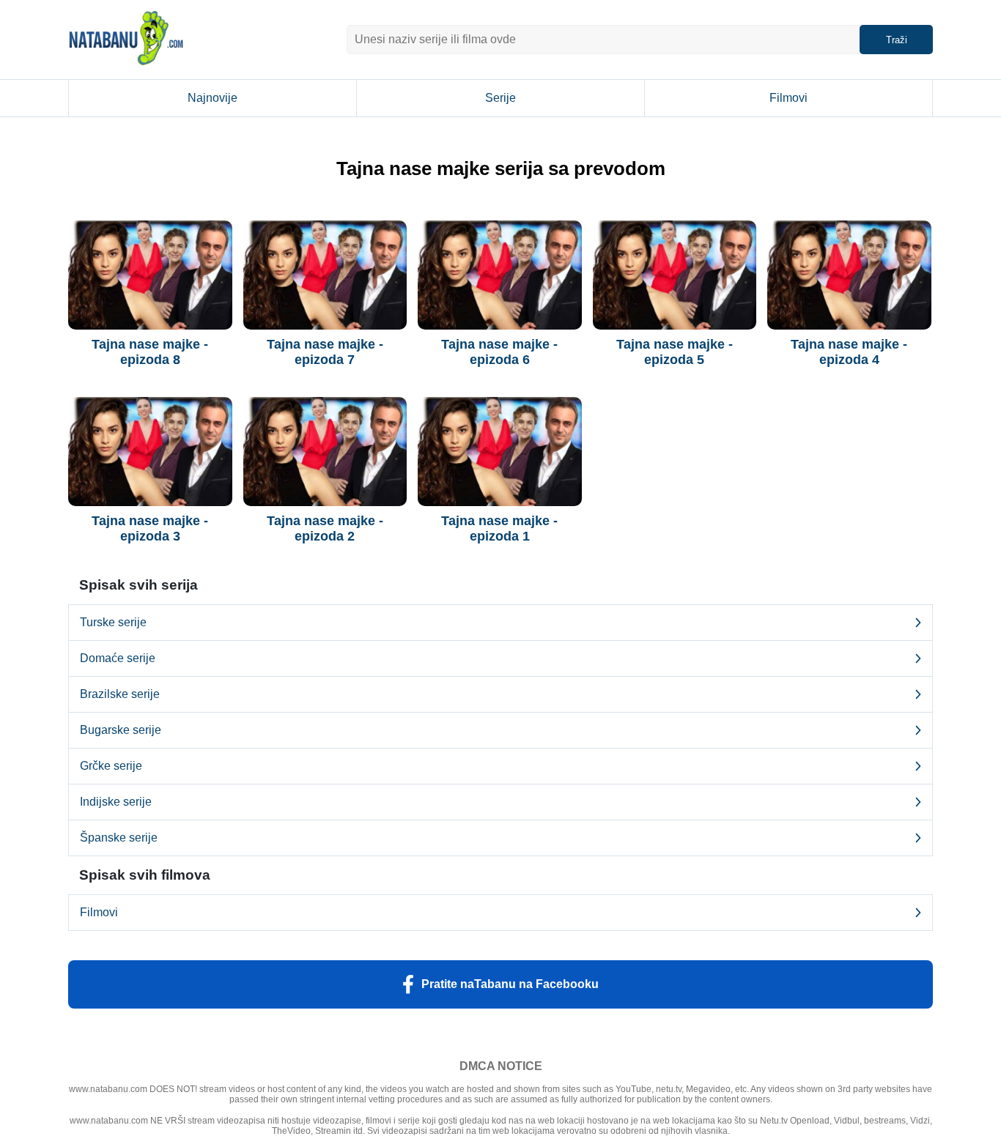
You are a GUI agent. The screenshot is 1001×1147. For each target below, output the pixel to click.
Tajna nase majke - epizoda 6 (499, 352)
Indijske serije (116, 801)
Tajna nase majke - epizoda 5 (674, 352)
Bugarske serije (120, 730)
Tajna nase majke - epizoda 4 (849, 352)
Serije (500, 98)
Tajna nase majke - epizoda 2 (325, 528)
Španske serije (119, 837)
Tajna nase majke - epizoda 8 (150, 352)
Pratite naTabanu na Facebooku (510, 984)
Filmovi (788, 98)
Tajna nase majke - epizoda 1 (499, 528)
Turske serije (113, 622)
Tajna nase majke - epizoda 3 (150, 528)
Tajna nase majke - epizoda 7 (325, 352)
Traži (896, 39)
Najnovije (212, 98)
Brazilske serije (120, 694)
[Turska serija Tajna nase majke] (150, 275)
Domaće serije (117, 658)
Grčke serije (111, 766)
